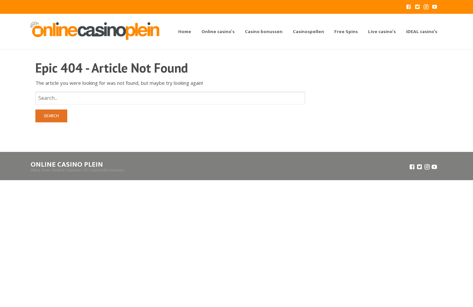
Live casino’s (382, 32)
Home (184, 32)
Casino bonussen (264, 32)
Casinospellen (308, 32)
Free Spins (346, 32)
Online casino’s (218, 32)
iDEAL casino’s (421, 32)
